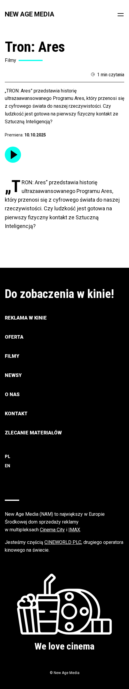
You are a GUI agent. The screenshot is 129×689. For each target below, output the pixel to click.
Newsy (13, 375)
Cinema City (52, 530)
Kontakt (16, 413)
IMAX (74, 530)
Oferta (14, 337)
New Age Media (29, 14)
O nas (12, 394)
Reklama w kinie (26, 318)
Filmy (12, 356)
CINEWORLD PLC (62, 542)
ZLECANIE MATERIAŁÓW (33, 433)
